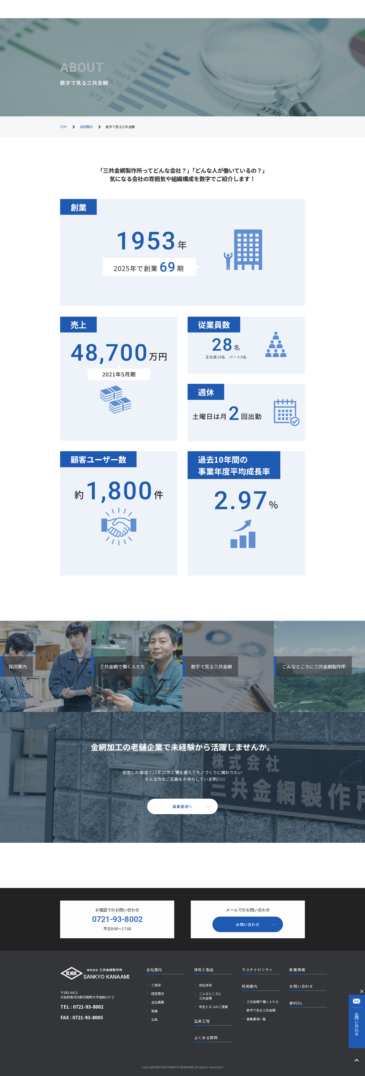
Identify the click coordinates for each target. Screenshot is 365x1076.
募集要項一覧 (256, 1019)
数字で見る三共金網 (261, 1010)
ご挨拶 (156, 985)
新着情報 (297, 969)
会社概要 (157, 1002)
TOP (63, 126)
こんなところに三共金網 (210, 995)
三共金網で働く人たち (263, 1001)
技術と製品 (204, 969)
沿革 (154, 1019)
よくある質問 (206, 1037)
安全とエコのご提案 (213, 1006)
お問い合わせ (301, 986)
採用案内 (86, 126)
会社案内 (154, 969)
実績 (154, 1011)
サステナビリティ (257, 969)
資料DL (295, 1003)
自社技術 (205, 985)
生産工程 (202, 1021)
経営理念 (157, 993)
